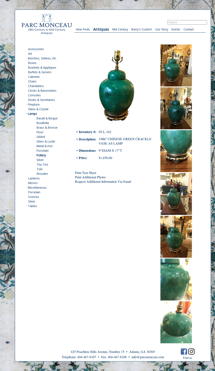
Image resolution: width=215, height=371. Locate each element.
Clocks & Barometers (42, 91)
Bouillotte (43, 123)
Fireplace (34, 104)
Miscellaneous (37, 187)
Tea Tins (42, 164)
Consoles (34, 95)
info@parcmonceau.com (148, 357)
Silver (40, 160)
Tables (32, 206)
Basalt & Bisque (47, 118)
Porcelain (43, 151)
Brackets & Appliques (42, 67)
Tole (40, 169)
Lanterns (34, 178)
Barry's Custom (141, 29)
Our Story (161, 29)
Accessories (36, 49)
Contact (189, 29)
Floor (40, 132)
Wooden (42, 174)
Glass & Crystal (38, 109)
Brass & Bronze (47, 127)
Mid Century (120, 29)
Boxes (32, 63)
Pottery (41, 155)
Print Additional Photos (90, 177)
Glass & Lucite (46, 141)
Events (176, 29)
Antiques (101, 29)
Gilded (41, 137)
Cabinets (34, 77)
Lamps (32, 114)
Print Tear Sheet (85, 172)
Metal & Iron (45, 146)
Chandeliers (36, 86)
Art (30, 54)
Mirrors (33, 183)
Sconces (33, 197)
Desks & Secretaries (41, 100)
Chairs (32, 81)
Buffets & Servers (39, 72)
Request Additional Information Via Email (103, 181)
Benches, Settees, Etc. (42, 58)
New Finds (83, 29)
